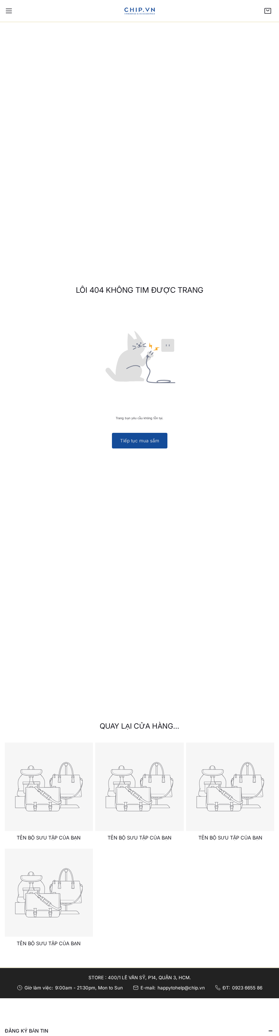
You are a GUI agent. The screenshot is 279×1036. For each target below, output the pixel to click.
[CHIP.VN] (139, 10)
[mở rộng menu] (9, 11)
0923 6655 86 (247, 987)
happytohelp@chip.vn (181, 987)
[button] (268, 11)
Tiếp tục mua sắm (139, 440)
